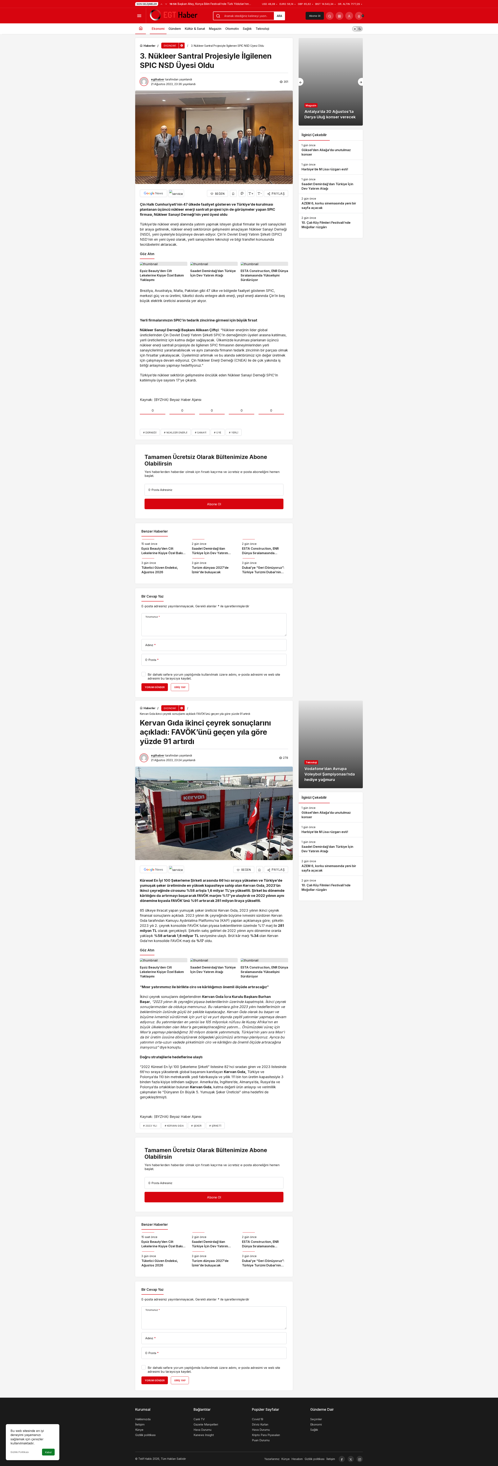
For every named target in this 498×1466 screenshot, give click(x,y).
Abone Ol (314, 15)
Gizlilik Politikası (20, 1452)
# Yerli (233, 432)
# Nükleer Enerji (175, 432)
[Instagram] (360, 1459)
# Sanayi (200, 432)
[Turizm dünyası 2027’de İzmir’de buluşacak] (214, 566)
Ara (279, 16)
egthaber (157, 79)
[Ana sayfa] (140, 28)
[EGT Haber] (173, 15)
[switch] (357, 28)
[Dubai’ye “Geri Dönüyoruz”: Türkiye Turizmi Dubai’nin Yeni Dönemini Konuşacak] (264, 566)
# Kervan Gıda (174, 1125)
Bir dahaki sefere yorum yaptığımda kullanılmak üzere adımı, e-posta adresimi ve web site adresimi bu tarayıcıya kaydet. (214, 676)
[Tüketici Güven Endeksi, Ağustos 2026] (163, 566)
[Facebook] (342, 1459)
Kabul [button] (48, 1452)
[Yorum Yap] (242, 193)
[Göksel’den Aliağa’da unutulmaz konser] (331, 150)
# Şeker (196, 1125)
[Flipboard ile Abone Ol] (176, 193)
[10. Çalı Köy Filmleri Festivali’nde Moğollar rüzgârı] (331, 222)
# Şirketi (215, 1125)
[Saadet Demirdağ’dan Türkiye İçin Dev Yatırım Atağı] (214, 272)
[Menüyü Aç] (139, 16)
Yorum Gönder (155, 687)
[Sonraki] (166, 4)
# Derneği (149, 432)
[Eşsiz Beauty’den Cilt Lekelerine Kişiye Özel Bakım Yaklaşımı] (163, 272)
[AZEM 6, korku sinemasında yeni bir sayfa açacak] (331, 203)
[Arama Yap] (330, 16)
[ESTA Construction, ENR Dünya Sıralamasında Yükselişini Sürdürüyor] (264, 272)
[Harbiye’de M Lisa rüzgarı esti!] (331, 167)
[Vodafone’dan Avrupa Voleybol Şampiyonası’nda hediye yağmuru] (331, 744)
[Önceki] (161, 4)
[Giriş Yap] (349, 16)
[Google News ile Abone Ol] (153, 193)
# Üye (217, 432)
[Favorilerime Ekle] (233, 193)
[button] (339, 16)
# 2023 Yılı (150, 1125)
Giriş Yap (180, 687)
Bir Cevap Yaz (152, 596)
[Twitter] (351, 1459)
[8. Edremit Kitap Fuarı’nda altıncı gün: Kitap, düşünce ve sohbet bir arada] (331, 82)
